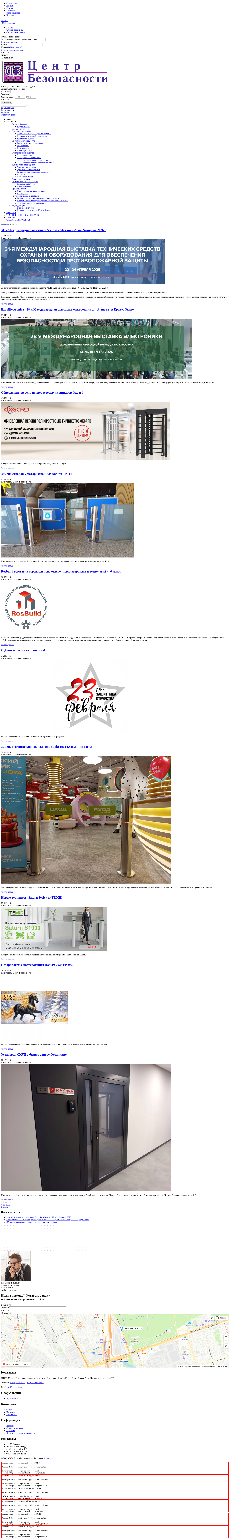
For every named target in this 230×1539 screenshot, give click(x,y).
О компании (12, 3)
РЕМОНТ (10, 217)
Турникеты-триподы (26, 167)
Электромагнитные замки (29, 157)
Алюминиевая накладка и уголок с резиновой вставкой (42, 201)
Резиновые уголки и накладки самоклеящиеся (38, 198)
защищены (49, 1458)
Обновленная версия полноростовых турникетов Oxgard (32, 1222)
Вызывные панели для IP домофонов (34, 210)
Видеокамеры (23, 126)
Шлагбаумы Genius (25, 186)
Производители (13, 1398)
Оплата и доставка (14, 1428)
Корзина (5, 112)
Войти (4, 42)
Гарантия (10, 1430)
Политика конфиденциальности (21, 1433)
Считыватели (23, 148)
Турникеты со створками (28, 169)
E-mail (4, 44)
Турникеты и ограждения (23, 165)
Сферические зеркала (21, 131)
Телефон (5, 94)
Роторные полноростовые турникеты (34, 172)
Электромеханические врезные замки (34, 160)
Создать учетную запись (12, 50)
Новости (10, 15)
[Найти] (27, 105)
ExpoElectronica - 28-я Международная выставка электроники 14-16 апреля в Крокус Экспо (47, 1220)
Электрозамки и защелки (23, 153)
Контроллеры (23, 145)
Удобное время (8, 97)
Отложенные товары (15, 32)
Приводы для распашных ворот (31, 191)
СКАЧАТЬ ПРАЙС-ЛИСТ (18, 220)
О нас (9, 1410)
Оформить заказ (8, 115)
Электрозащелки (24, 155)
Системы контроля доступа (24, 141)
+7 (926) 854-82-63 (35, 1382)
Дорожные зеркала (25, 138)
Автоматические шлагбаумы (25, 181)
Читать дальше (7, 304)
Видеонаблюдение (20, 124)
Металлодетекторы (20, 129)
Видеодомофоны (19, 205)
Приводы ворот (19, 189)
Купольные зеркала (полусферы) (32, 136)
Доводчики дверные (21, 179)
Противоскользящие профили (25, 196)
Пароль (4, 47)
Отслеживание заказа (10, 39)
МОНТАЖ (11, 212)
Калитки (21, 174)
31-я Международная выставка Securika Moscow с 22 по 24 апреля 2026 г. (39, 1217)
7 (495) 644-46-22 (17, 1382)
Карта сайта (11, 1414)
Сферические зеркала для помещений (34, 134)
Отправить (6, 102)
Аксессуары (22, 193)
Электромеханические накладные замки (35, 162)
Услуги (9, 6)
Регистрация (12, 42)
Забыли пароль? (15, 47)
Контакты (10, 10)
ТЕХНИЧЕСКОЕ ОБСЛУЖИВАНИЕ (23, 215)
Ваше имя (5, 91)
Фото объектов (13, 13)
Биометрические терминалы (30, 143)
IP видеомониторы (25, 208)
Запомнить (9, 58)
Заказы (9, 27)
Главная (4, 224)
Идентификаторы (25, 150)
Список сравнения (14, 30)
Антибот (5, 52)
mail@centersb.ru (14, 1387)
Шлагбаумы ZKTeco (26, 184)
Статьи (9, 8)
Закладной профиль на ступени (31, 203)
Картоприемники (25, 177)
